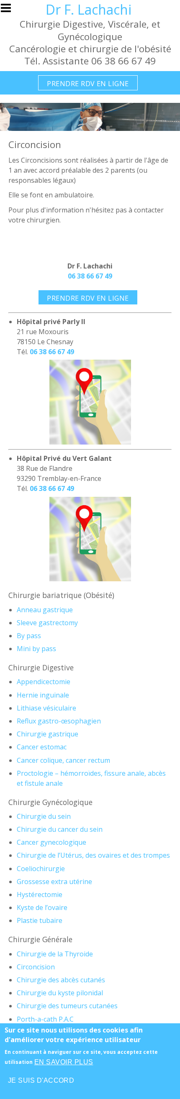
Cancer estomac (42, 746)
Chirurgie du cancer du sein (60, 829)
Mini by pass (36, 648)
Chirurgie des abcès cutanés (61, 979)
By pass (29, 635)
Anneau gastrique (45, 609)
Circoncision (36, 966)
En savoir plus (63, 1062)
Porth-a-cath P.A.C (45, 1019)
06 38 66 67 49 (90, 276)
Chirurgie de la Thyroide (55, 953)
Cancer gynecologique (51, 842)
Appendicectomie (43, 681)
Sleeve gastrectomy (47, 622)
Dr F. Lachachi (88, 9)
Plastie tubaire (39, 920)
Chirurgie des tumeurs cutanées (67, 1005)
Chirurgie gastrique (47, 734)
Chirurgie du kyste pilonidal (60, 992)
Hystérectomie (39, 894)
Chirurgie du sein (44, 816)
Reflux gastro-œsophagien (59, 721)
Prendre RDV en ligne (88, 83)
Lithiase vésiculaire (46, 708)
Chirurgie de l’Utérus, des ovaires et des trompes (93, 855)
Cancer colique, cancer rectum (63, 760)
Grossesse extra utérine (54, 881)
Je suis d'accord (41, 1080)
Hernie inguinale (43, 695)
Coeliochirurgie (41, 868)
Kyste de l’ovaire (42, 907)
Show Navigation (9, 10)
